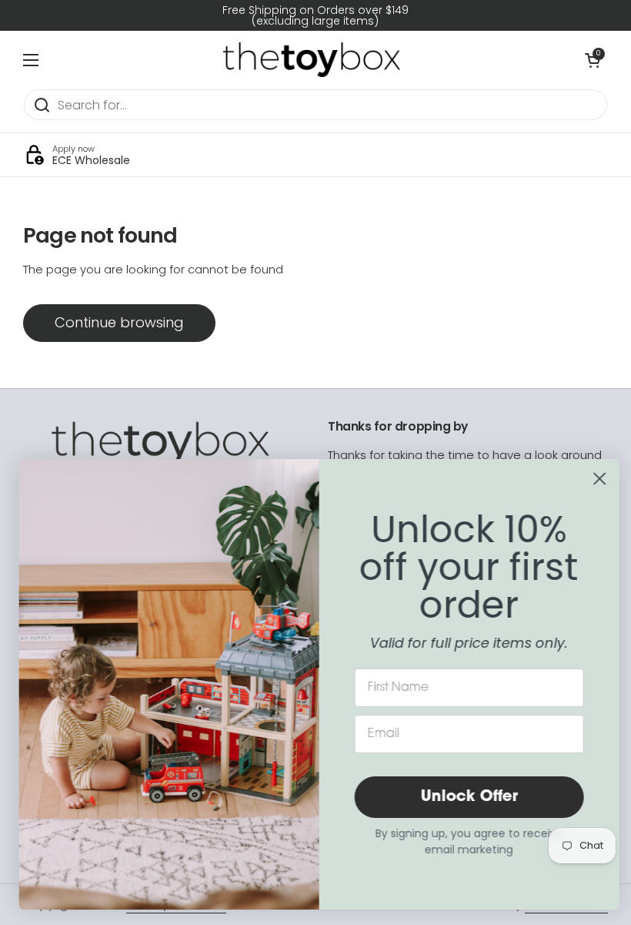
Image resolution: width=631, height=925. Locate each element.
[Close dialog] (596, 478)
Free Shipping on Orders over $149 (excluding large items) (315, 15)
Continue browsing (119, 322)
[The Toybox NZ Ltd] (311, 59)
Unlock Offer (465, 797)
